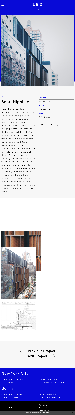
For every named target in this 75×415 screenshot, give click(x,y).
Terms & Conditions (48, 408)
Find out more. (44, 413)
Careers (43, 405)
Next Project (37, 356)
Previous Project (41, 351)
